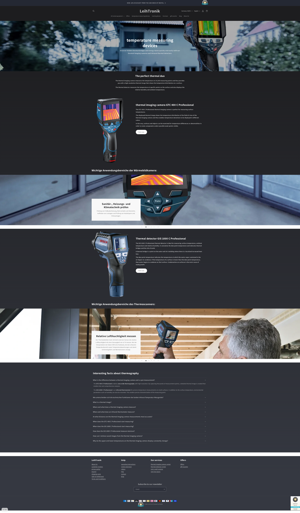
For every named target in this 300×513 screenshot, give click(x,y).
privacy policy (96, 469)
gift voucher (184, 467)
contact (123, 474)
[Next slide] (158, 227)
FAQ (122, 472)
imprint (94, 472)
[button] (94, 11)
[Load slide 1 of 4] (146, 227)
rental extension (126, 467)
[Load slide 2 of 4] (148, 227)
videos (123, 469)
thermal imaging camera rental (161, 464)
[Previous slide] (142, 227)
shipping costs (96, 474)
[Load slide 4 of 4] (154, 227)
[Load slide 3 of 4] (151, 227)
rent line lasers (155, 472)
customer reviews (97, 467)
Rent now (141, 132)
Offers (182, 464)
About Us (95, 464)
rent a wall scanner (157, 469)
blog (122, 477)
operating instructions (128, 464)
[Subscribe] (164, 489)
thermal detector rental (158, 467)
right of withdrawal (98, 477)
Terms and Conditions (99, 479)
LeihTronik (150, 504)
